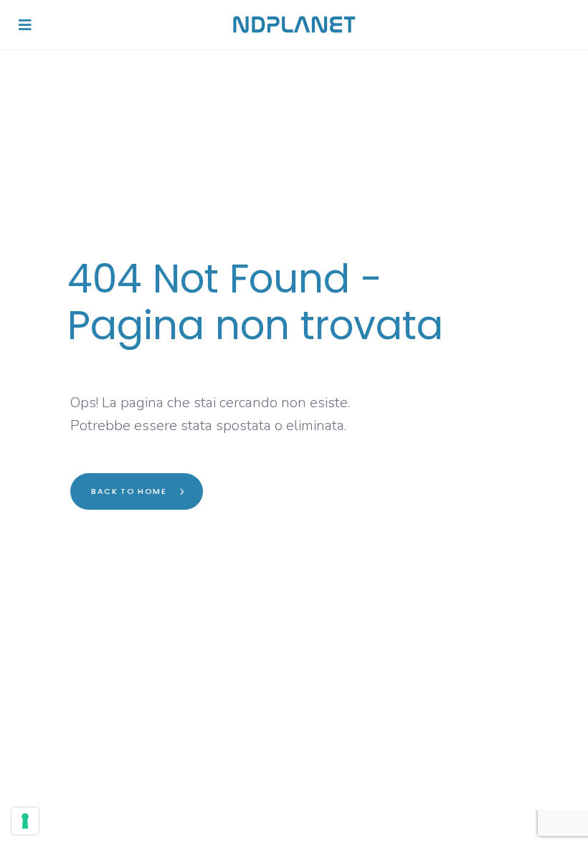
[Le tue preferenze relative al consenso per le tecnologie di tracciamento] (25, 821)
